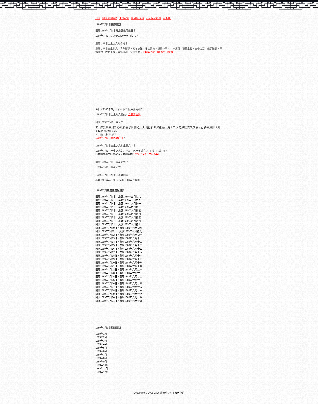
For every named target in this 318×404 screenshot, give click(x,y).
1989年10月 (101, 365)
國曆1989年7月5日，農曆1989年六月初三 (118, 210)
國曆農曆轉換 (109, 18)
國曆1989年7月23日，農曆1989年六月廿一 (118, 273)
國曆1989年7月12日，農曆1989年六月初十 (118, 235)
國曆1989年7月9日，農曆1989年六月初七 (118, 224)
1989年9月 (101, 361)
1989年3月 (101, 340)
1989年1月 (101, 334)
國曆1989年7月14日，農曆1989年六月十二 (118, 241)
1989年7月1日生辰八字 (146, 154)
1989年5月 (101, 347)
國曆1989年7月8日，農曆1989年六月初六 (118, 221)
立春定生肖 (134, 114)
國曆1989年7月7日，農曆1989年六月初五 (118, 217)
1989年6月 (101, 351)
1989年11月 (101, 368)
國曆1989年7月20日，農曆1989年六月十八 (118, 262)
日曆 (97, 18)
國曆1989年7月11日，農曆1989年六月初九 (118, 231)
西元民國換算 (153, 18)
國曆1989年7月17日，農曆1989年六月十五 (118, 252)
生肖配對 (124, 18)
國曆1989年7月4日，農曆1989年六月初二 (118, 207)
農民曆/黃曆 (137, 18)
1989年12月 (101, 372)
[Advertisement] (123, 81)
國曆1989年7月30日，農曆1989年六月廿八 (118, 297)
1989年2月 (101, 337)
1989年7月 (101, 354)
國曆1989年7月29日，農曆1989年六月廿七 (118, 294)
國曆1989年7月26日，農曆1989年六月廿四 (118, 283)
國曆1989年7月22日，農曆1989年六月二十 (118, 269)
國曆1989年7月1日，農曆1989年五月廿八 (118, 196)
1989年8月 (101, 358)
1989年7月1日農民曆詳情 (109, 138)
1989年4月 (101, 344)
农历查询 (180, 392)
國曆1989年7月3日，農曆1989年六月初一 (118, 203)
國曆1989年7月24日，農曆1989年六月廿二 (118, 276)
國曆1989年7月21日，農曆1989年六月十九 (118, 266)
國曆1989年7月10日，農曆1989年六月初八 (118, 228)
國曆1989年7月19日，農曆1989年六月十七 (118, 259)
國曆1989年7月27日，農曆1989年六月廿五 (118, 287)
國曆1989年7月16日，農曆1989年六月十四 (118, 248)
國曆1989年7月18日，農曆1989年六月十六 (118, 255)
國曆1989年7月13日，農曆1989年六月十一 (118, 238)
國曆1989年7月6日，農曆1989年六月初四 (118, 214)
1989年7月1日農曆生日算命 (158, 52)
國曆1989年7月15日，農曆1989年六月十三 (118, 245)
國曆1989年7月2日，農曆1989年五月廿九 (118, 200)
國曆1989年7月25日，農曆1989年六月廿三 (118, 280)
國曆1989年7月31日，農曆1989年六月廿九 (118, 301)
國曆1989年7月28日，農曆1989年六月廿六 (118, 290)
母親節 (167, 18)
